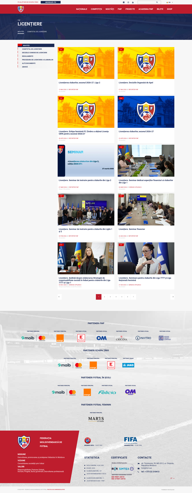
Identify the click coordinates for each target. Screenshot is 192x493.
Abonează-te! (50, 2)
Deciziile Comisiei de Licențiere (34, 53)
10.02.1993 (98, 445)
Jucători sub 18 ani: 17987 (96, 481)
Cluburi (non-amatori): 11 (96, 478)
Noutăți (21, 31)
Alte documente (28, 63)
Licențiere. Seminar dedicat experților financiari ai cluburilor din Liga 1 (146, 181)
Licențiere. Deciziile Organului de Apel (136, 82)
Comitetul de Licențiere (37, 31)
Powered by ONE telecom (167, 489)
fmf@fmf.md (146, 468)
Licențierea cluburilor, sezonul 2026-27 (136, 131)
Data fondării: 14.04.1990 (95, 465)
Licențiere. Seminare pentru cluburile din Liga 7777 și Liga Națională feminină (145, 279)
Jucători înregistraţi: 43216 (96, 474)
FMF (19, 20)
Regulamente (27, 56)
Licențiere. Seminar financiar (132, 229)
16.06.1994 (138, 445)
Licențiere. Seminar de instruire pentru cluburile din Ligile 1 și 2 (85, 230)
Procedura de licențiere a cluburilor (37, 60)
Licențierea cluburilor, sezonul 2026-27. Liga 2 (79, 82)
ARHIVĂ (25, 67)
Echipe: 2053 (91, 468)
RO (169, 2)
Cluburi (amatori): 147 (94, 471)
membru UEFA (89, 445)
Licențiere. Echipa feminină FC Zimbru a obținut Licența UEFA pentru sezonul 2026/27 (84, 132)
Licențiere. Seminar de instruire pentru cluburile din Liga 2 (85, 180)
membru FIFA (128, 445)
